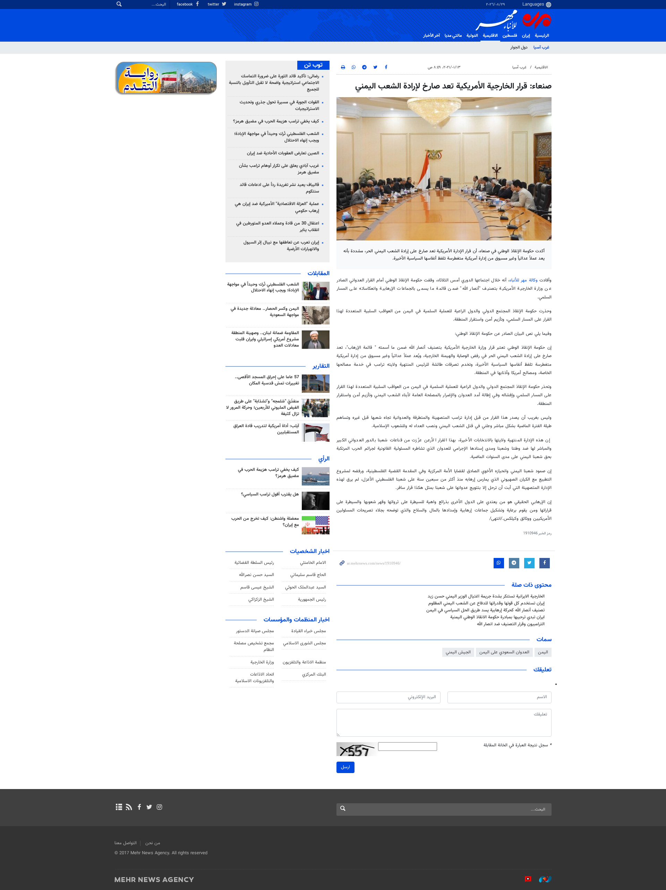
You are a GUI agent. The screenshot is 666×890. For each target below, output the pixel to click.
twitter (214, 5)
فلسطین (510, 35)
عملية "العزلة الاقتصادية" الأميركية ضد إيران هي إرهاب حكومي (277, 207)
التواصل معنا (125, 843)
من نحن (152, 843)
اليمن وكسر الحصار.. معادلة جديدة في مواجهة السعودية (265, 312)
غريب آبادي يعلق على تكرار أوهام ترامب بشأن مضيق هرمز (279, 169)
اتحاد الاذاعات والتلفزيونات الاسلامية (254, 678)
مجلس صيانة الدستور (255, 631)
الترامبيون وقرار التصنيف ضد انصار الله (511, 624)
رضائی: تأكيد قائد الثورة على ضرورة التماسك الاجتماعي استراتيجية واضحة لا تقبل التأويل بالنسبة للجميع (274, 83)
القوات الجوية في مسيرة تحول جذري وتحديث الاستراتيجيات (279, 105)
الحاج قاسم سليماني (308, 574)
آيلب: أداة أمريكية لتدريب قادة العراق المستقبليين (266, 429)
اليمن (543, 652)
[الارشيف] (118, 808)
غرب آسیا (541, 47)
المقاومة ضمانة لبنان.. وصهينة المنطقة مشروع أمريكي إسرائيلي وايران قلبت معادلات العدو (265, 339)
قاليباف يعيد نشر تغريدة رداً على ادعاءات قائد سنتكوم (279, 188)
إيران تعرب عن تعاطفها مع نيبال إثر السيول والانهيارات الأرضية (281, 246)
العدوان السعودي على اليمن (504, 652)
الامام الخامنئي (313, 562)
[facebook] (139, 808)
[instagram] (159, 808)
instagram (243, 5)
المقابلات (319, 273)
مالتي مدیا (453, 35)
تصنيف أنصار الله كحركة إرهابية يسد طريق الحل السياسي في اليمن (485, 610)
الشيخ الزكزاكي (261, 599)
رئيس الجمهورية (312, 599)
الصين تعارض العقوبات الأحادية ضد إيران (283, 153)
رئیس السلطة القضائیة (254, 562)
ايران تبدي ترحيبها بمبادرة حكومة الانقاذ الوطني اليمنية (497, 617)
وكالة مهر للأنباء (524, 280)
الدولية (472, 35)
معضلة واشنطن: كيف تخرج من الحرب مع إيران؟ (265, 521)
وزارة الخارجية (262, 662)
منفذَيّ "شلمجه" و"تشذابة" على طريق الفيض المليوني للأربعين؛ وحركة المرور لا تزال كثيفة (262, 407)
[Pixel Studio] (524, 879)
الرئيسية (542, 35)
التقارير (321, 366)
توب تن (313, 65)
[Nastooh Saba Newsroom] (542, 879)
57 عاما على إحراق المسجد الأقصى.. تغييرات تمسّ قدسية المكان (267, 380)
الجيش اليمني (458, 652)
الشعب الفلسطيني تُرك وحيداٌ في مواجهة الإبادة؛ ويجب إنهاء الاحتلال (276, 137)
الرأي (324, 459)
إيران (526, 35)
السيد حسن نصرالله (256, 574)
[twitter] (149, 808)
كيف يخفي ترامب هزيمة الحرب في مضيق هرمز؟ (276, 121)
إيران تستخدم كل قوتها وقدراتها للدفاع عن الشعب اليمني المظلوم (486, 603)
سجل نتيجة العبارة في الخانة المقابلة (518, 745)
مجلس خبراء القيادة (308, 631)
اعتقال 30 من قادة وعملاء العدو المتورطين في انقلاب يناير (277, 227)
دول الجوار (519, 47)
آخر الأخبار (431, 35)
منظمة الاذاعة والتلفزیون (304, 662)
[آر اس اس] (129, 808)
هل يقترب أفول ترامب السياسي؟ (270, 494)
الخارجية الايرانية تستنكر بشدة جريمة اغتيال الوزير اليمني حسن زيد (486, 596)
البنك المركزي (314, 674)
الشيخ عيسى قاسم (257, 587)
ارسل (345, 767)
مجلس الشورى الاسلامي (304, 643)
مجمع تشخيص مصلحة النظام (254, 646)
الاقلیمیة (490, 35)
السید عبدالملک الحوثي (305, 587)
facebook (185, 5)
